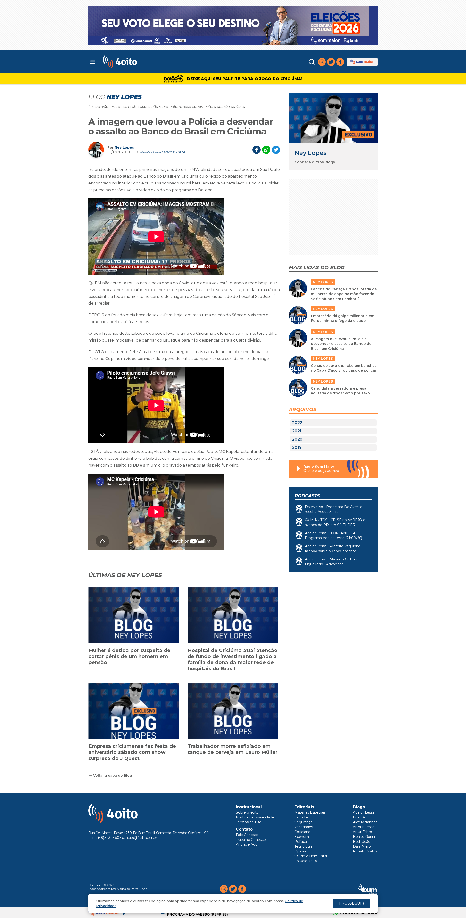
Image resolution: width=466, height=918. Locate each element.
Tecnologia (303, 846)
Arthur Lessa (363, 827)
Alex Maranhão (365, 822)
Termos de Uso (248, 822)
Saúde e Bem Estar (310, 856)
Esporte (301, 817)
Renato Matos (365, 851)
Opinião (300, 851)
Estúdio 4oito (305, 861)
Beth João (361, 841)
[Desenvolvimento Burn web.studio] (368, 889)
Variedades (303, 827)
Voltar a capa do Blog (112, 775)
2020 (297, 439)
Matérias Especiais (309, 812)
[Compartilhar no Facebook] (256, 150)
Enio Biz (360, 817)
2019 (297, 447)
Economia (303, 837)
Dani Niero (362, 846)
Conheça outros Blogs (315, 162)
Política (300, 841)
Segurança (303, 822)
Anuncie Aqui (247, 844)
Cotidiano (302, 832)
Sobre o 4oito (247, 812)
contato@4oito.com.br (139, 837)
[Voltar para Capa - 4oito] (141, 61)
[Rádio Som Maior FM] (362, 62)
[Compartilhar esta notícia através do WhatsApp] (266, 150)
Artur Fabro (362, 832)
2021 (296, 431)
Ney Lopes (124, 147)
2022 (297, 422)
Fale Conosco (247, 835)
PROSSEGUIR (351, 903)
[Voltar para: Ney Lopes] (333, 118)
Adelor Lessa (363, 812)
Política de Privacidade (255, 817)
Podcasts (307, 496)
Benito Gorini (364, 837)
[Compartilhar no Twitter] (276, 150)
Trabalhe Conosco (251, 839)
